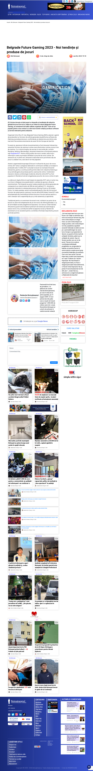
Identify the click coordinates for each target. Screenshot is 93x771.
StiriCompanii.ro (50, 744)
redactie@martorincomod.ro (15, 710)
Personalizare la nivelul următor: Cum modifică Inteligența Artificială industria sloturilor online (39, 517)
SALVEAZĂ (54, 362)
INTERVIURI (16, 14)
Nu (64, 205)
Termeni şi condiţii (15, 759)
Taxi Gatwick (50, 743)
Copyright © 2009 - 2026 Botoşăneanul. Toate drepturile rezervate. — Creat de (46, 768)
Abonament (13, 764)
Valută (64, 333)
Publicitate (12, 747)
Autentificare (80, 1)
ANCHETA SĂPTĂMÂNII (59, 14)
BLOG (39, 14)
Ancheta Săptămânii (39, 703)
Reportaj (38, 718)
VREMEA (73, 339)
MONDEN (33, 14)
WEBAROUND (72, 768)
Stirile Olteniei (50, 745)
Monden (38, 726)
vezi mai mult (66, 277)
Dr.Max (49, 742)
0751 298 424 (11, 708)
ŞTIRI (9, 14)
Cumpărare (76, 333)
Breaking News (38, 713)
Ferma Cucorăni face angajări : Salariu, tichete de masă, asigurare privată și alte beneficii (38, 489)
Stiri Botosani (14, 22)
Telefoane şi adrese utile (17, 754)
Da (64, 202)
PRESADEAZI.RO (50, 741)
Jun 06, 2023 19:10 (79, 56)
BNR (69, 333)
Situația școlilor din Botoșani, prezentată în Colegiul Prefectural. (33, 499)
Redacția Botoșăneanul (29, 295)
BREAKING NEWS (84, 14)
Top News (39, 709)
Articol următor (52, 329)
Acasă (8, 22)
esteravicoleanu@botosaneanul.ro (28, 297)
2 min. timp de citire (46, 56)
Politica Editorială (39, 731)
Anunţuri (12, 752)
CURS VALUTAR (73, 328)
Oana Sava (46, 340)
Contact (11, 749)
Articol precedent (15, 329)
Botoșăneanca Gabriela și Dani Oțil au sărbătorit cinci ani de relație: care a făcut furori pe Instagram (23, 335)
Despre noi (12, 745)
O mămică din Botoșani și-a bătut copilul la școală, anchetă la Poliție (34, 508)
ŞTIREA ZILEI (72, 14)
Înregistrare (88, 1)
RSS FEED (12, 761)
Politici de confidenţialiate (17, 756)
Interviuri (38, 721)
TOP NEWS (46, 14)
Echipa (38, 735)
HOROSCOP (73, 311)
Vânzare (82, 333)
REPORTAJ (25, 14)
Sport (37, 619)
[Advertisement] (46, 35)
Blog (37, 723)
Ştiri (37, 716)
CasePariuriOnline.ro (43, 741)
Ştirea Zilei (39, 707)
